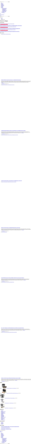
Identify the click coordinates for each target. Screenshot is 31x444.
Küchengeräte (3, 12)
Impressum (2, 423)
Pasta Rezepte (2, 416)
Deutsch (2, 3)
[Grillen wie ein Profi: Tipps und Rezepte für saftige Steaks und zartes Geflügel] (16, 354)
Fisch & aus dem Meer (4, 8)
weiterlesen (2, 82)
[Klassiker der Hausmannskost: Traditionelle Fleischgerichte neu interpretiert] (16, 204)
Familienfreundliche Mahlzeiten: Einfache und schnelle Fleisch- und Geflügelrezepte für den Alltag (13, 130)
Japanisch (2, 414)
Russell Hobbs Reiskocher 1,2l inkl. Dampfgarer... (11, 388)
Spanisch (2, 419)
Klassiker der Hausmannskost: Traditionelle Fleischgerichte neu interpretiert (10, 227)
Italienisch (2, 4)
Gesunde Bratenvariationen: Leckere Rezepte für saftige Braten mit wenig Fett (9, 31)
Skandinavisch (2, 418)
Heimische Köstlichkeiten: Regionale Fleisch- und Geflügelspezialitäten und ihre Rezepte (11, 25)
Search (8, 16)
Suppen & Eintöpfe (4, 11)
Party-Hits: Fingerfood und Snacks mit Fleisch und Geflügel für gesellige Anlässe (10, 28)
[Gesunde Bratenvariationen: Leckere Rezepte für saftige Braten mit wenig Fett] (15, 29)
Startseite (2, 422)
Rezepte (6, 24)
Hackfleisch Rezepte (4, 9)
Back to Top (1, 431)
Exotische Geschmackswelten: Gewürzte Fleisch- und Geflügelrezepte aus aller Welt (11, 180)
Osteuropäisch (2, 5)
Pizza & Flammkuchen (4, 10)
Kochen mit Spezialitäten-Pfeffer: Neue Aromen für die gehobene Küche (10, 426)
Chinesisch (2, 6)
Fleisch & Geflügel (3, 24)
